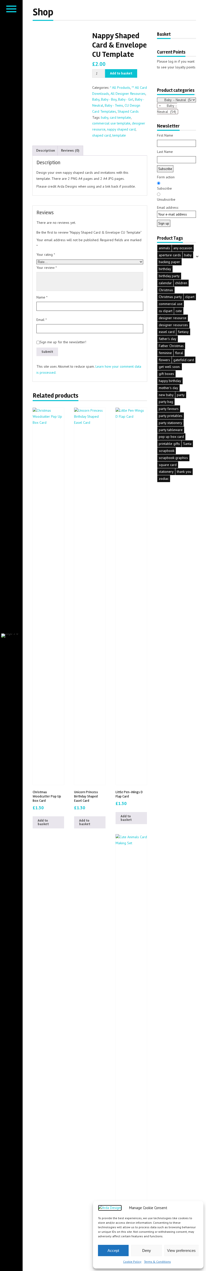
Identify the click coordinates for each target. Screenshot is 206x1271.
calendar (165, 283)
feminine (165, 353)
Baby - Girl (125, 99)
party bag (166, 401)
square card (168, 464)
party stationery (170, 422)
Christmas (166, 290)
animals (164, 248)
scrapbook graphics (173, 457)
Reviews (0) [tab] (70, 150)
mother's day (168, 388)
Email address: (168, 207)
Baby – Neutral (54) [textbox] (167, 108)
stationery (166, 471)
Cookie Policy (132, 1261)
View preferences (181, 1250)
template (119, 135)
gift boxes (166, 373)
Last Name (165, 151)
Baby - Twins (114, 105)
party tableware (171, 430)
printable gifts (169, 443)
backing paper (169, 262)
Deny (146, 1250)
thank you (184, 471)
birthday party (169, 276)
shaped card (101, 135)
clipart (189, 296)
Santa (187, 443)
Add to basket (121, 73)
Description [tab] (45, 150)
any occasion (182, 248)
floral (179, 353)
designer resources (173, 325)
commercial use (170, 304)
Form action (166, 177)
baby (104, 117)
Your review (46, 267)
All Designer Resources (128, 93)
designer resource (172, 318)
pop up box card (171, 436)
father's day (167, 338)
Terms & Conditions (157, 1261)
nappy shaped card (121, 129)
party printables (170, 415)
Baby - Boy (109, 99)
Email (41, 319)
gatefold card (183, 360)
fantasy (183, 331)
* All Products (120, 87)
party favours (169, 408)
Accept (113, 1250)
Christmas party (170, 296)
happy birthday (170, 380)
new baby (166, 395)
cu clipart (165, 311)
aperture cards (170, 255)
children (181, 283)
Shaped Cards (128, 111)
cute (179, 311)
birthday (165, 269)
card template (120, 117)
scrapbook (166, 450)
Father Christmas (171, 346)
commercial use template (111, 123)
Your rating (45, 254)
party (181, 395)
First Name (165, 135)
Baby (95, 99)
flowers (164, 360)
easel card (167, 331)
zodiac (164, 478)
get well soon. (169, 366)
